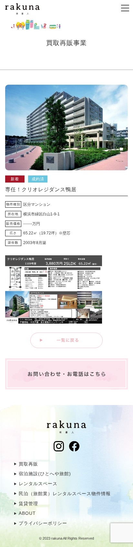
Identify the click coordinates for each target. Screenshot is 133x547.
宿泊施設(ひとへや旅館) (45, 473)
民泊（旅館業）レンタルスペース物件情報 (65, 493)
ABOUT (27, 513)
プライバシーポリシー (43, 523)
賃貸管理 (28, 503)
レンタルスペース (38, 483)
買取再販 (28, 464)
